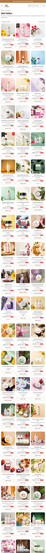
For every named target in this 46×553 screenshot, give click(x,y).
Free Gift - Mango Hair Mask (8, 366)
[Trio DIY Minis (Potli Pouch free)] (23, 410)
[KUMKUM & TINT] (8, 276)
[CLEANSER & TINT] (38, 439)
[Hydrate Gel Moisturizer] (8, 58)
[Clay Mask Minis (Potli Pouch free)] (23, 519)
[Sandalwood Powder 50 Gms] (8, 85)
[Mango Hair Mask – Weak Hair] (23, 85)
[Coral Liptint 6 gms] (38, 30)
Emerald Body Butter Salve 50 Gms (23, 204)
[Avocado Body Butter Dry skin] (23, 358)
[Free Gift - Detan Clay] (23, 303)
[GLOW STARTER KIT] (38, 519)
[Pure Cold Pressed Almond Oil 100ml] (38, 410)
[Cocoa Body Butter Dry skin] (23, 493)
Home (2, 10)
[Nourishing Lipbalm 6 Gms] (38, 276)
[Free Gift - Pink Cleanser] (38, 384)
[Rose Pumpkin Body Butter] (23, 249)
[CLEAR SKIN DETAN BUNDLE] (8, 410)
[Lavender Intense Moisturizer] (8, 384)
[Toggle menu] (2, 6)
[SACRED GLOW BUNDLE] (8, 249)
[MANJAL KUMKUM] (38, 303)
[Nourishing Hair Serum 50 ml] (23, 166)
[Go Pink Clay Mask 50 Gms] (23, 331)
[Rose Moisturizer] (38, 222)
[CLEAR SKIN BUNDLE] (38, 139)
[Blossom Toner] (38, 85)
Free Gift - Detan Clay (23, 312)
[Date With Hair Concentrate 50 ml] (8, 112)
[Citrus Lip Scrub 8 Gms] (8, 331)
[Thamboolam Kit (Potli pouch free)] (23, 466)
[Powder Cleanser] (23, 276)
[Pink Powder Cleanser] (23, 30)
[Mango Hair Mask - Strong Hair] (38, 358)
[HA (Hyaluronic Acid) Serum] (38, 58)
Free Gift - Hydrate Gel (23, 392)
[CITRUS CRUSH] (38, 466)
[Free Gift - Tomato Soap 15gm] (8, 466)
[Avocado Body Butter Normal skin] (38, 493)
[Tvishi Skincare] (7, 6)
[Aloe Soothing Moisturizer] (38, 194)
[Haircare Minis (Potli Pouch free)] (8, 493)
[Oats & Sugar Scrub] (8, 439)
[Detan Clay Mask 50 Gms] (8, 166)
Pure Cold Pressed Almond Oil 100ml (38, 421)
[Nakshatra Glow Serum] (23, 58)
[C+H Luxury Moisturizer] (38, 331)
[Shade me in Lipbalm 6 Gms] (23, 112)
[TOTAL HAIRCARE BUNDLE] (23, 439)
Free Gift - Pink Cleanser (38, 392)
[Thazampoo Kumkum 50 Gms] (8, 30)
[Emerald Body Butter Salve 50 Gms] (23, 194)
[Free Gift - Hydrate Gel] (23, 384)
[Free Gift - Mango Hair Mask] (8, 358)
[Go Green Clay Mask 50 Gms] (8, 194)
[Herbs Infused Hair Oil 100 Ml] (38, 249)
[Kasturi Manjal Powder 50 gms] (23, 139)
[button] (11, 1)
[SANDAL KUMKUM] (8, 519)
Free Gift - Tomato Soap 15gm (8, 474)
